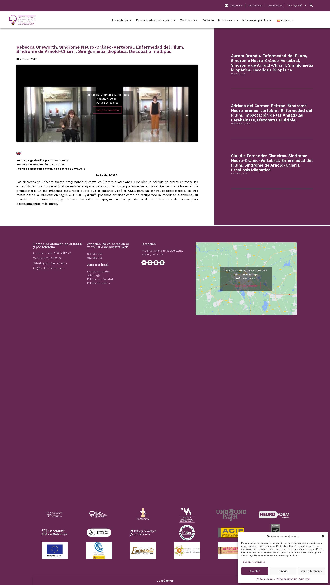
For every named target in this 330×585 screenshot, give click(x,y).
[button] (323, 536)
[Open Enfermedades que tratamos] (174, 20)
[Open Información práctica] (270, 20)
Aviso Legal (304, 579)
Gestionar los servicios (254, 562)
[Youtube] (144, 262)
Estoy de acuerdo (107, 110)
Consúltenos (165, 580)
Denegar (283, 571)
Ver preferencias (311, 571)
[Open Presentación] (130, 20)
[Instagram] (162, 262)
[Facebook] (156, 262)
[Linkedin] (150, 262)
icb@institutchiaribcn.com (48, 268)
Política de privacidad (286, 579)
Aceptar (255, 571)
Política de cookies (265, 579)
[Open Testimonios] (197, 20)
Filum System (295, 5)
